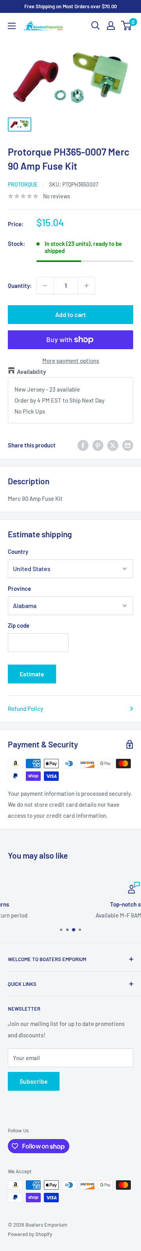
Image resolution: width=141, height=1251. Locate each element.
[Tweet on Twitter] (112, 445)
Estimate (32, 674)
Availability (31, 371)
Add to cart (70, 314)
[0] (127, 25)
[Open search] (95, 25)
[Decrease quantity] (45, 285)
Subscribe (34, 1081)
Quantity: (20, 285)
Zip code (18, 625)
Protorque (23, 184)
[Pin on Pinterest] (97, 445)
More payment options (70, 360)
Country (18, 551)
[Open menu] (12, 26)
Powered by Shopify (30, 1234)
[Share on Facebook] (83, 445)
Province (19, 588)
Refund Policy (25, 708)
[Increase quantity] (86, 285)
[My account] (111, 25)
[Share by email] (127, 445)
